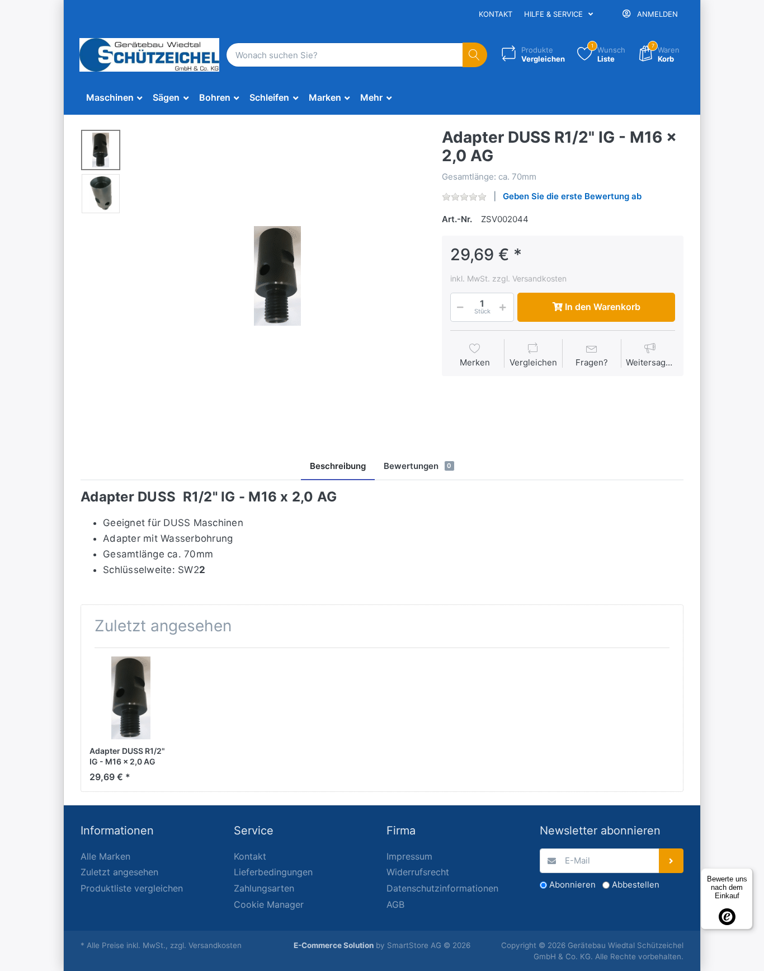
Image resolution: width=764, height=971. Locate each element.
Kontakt (495, 14)
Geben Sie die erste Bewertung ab (572, 196)
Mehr (372, 97)
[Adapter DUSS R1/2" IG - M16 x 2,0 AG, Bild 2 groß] (101, 193)
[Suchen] (475, 55)
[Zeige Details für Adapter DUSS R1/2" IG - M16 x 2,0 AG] (130, 697)
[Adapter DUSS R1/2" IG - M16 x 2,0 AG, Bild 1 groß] (101, 150)
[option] (277, 276)
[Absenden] (671, 861)
